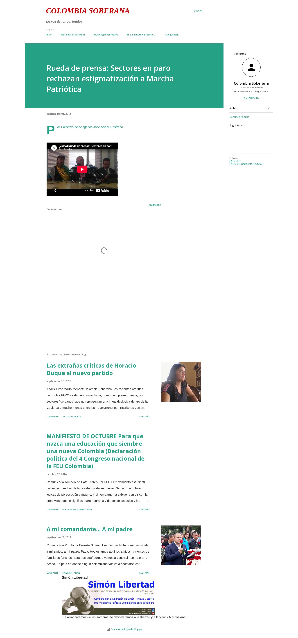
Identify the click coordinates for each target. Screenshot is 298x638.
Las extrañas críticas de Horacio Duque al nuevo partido (91, 369)
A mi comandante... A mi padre (90, 529)
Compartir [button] (155, 205)
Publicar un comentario (77, 509)
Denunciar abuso (239, 117)
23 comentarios (71, 416)
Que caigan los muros (106, 34)
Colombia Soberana (88, 10)
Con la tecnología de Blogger (126, 629)
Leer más (144, 416)
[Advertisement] (99, 314)
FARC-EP (234, 161)
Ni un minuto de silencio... (141, 34)
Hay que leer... (172, 34)
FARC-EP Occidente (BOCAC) (246, 164)
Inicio (49, 34)
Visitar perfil (251, 97)
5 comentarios (71, 572)
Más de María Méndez (73, 34)
